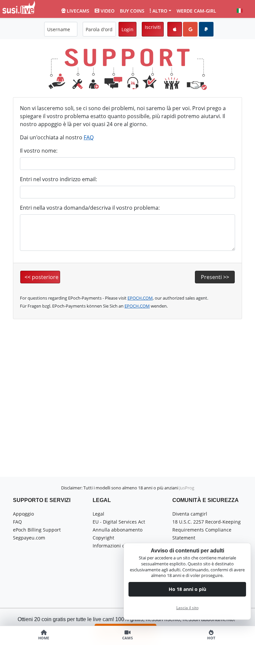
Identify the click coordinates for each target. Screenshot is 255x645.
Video (108, 11)
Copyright (103, 538)
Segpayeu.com (29, 538)
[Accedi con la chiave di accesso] (174, 29)
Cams (127, 638)
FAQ (89, 137)
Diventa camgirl (189, 514)
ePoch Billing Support (37, 530)
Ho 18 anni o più (187, 589)
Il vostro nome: (38, 150)
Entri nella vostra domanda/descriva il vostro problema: (90, 207)
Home (43, 638)
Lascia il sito (187, 607)
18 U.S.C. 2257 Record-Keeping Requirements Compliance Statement (206, 530)
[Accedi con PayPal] (206, 29)
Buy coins (132, 11)
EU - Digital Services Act (119, 522)
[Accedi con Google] (190, 29)
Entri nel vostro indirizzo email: (58, 179)
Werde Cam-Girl (196, 11)
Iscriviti (153, 27)
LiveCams (78, 11)
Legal (98, 514)
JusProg (186, 488)
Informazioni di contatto (119, 545)
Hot (211, 638)
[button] (239, 10)
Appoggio (23, 514)
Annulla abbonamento (117, 530)
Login (127, 29)
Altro (159, 11)
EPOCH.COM (140, 298)
